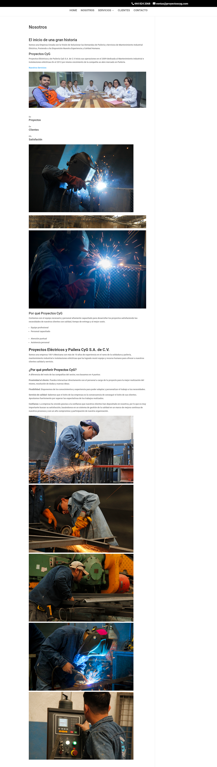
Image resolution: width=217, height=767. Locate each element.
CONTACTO (140, 10)
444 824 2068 (142, 3)
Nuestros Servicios (37, 68)
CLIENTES (124, 10)
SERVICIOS (104, 10)
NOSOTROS (87, 10)
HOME (73, 10)
